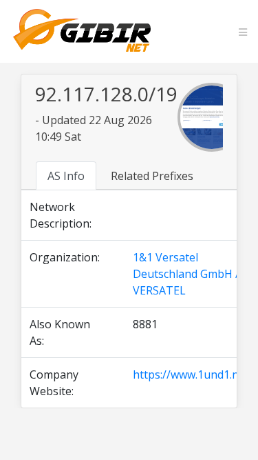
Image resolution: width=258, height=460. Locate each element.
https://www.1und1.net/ (193, 374)
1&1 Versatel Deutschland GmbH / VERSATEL (186, 274)
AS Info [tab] (66, 175)
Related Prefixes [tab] (152, 175)
